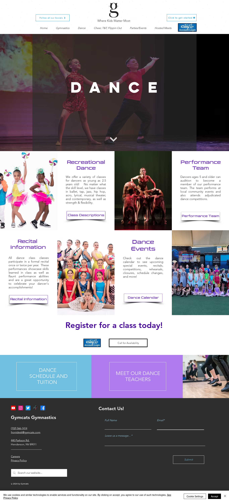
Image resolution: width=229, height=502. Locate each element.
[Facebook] (42, 408)
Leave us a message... (117, 435)
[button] (63, 28)
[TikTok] (35, 408)
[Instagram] (20, 408)
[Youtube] (13, 408)
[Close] (225, 496)
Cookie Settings (195, 496)
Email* (161, 420)
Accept (214, 496)
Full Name (111, 420)
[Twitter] (28, 408)
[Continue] (113, 139)
